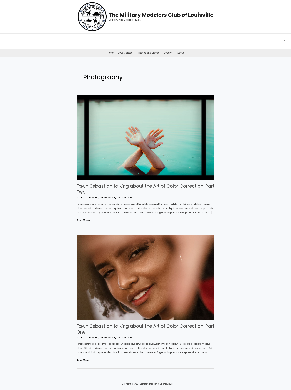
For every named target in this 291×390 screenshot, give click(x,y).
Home (110, 52)
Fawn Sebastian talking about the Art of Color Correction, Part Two (145, 189)
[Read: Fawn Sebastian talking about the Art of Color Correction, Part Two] (145, 136)
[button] (284, 41)
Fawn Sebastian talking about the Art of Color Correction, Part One (145, 329)
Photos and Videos (148, 52)
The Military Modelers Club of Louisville (161, 15)
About (180, 52)
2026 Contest (126, 52)
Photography (107, 197)
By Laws (168, 52)
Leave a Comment (87, 197)
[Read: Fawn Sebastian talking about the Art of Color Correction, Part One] (145, 276)
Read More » (83, 220)
